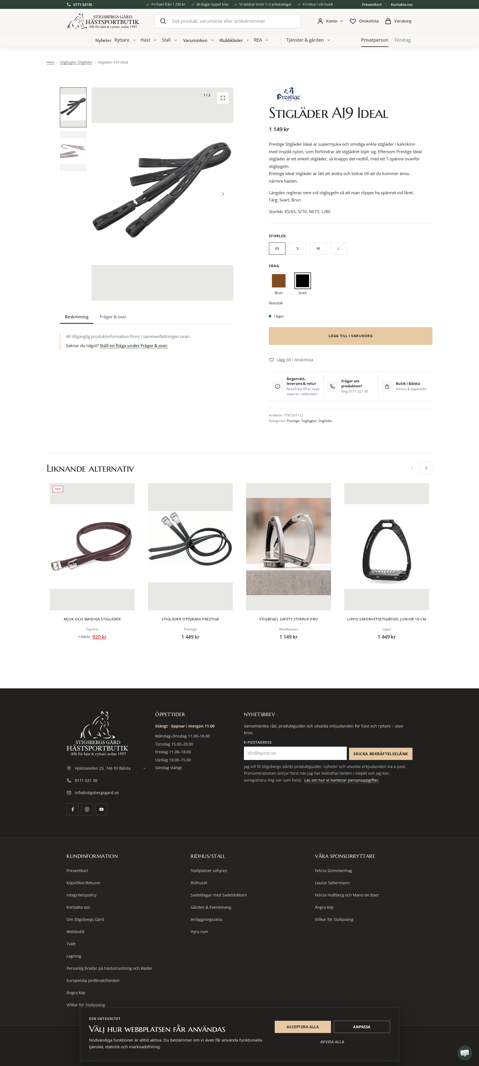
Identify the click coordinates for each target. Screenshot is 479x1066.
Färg (274, 265)
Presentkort (372, 4)
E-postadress (258, 742)
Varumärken (195, 40)
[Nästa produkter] (426, 468)
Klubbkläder (231, 40)
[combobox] (227, 21)
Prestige (293, 420)
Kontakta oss (401, 4)
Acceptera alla (303, 1026)
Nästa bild (223, 194)
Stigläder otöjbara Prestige (190, 619)
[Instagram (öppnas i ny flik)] (87, 809)
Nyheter (103, 40)
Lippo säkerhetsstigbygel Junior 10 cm (386, 619)
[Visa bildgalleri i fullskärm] (223, 98)
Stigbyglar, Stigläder (76, 62)
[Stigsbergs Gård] (103, 21)
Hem (51, 62)
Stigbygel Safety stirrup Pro (288, 619)
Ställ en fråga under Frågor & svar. (134, 345)
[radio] (277, 249)
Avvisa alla (332, 1041)
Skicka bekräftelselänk (380, 753)
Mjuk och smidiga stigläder (92, 619)
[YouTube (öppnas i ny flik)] (101, 809)
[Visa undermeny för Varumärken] (212, 40)
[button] (73, 107)
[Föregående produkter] (412, 468)
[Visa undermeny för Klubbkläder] (248, 40)
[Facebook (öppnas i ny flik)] (73, 809)
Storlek (277, 235)
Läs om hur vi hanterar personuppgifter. (341, 780)
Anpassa (362, 1026)
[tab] (76, 316)
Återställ (275, 302)
